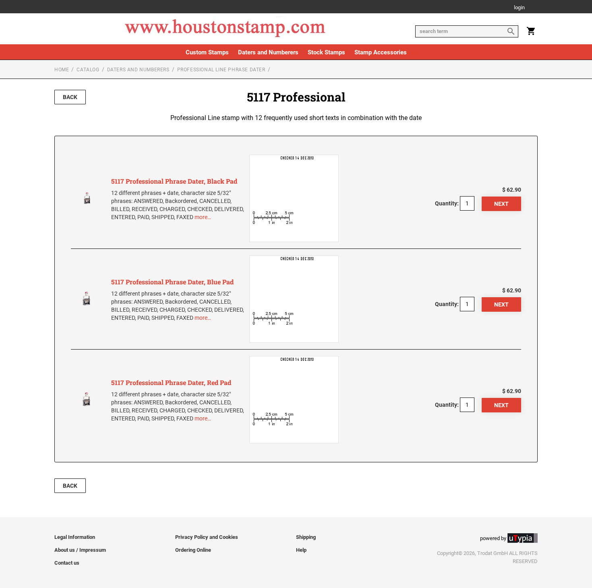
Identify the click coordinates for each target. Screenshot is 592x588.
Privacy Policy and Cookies (206, 537)
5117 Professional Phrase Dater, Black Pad (174, 181)
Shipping (306, 537)
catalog (88, 69)
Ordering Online (193, 550)
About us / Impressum (80, 550)
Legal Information (74, 537)
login (519, 7)
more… (203, 217)
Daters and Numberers (268, 52)
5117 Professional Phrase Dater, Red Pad (171, 382)
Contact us (66, 563)
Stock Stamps (326, 52)
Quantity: (447, 203)
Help (301, 550)
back (70, 97)
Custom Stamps (207, 52)
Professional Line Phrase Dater (221, 69)
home (61, 69)
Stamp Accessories (380, 52)
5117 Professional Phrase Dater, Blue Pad (172, 281)
